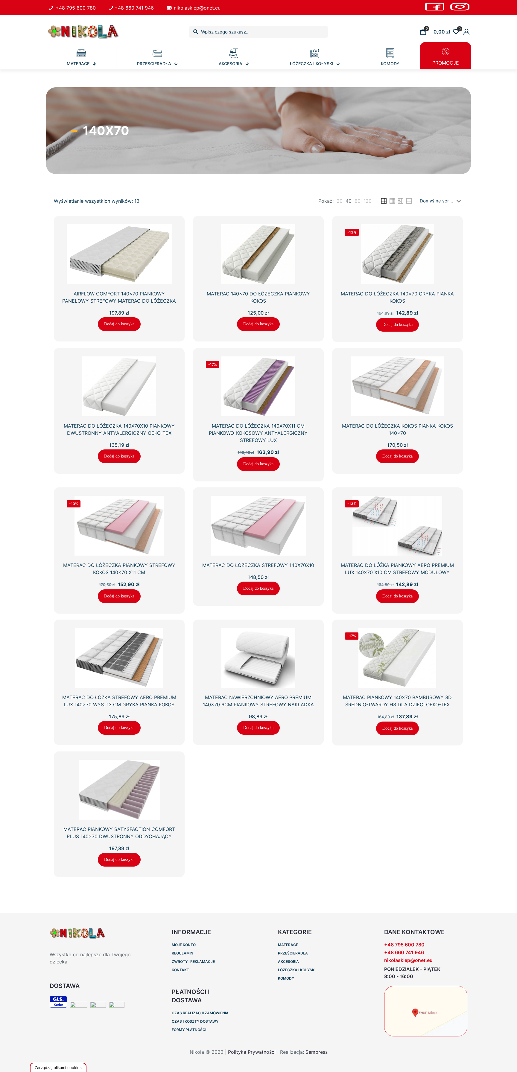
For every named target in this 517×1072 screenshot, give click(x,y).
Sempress (316, 1052)
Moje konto (184, 945)
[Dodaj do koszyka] (167, 232)
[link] (339, 201)
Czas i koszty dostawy (195, 1021)
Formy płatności (189, 1029)
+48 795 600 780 (75, 8)
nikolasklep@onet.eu (196, 8)
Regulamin (182, 953)
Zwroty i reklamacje (193, 961)
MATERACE (288, 945)
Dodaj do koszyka (119, 324)
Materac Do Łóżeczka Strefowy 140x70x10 (258, 565)
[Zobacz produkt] (167, 245)
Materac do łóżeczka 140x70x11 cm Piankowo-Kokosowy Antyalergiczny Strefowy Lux (258, 433)
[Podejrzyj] (167, 271)
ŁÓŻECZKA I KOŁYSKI (296, 970)
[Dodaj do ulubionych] (167, 258)
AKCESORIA (288, 961)
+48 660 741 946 (134, 8)
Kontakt (180, 970)
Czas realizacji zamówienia (200, 1013)
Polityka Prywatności (252, 1052)
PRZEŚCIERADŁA (293, 953)
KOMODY (286, 978)
